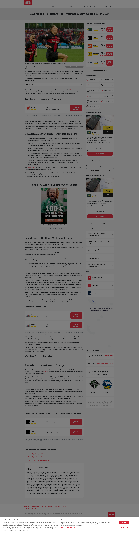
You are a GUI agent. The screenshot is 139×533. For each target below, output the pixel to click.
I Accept (124, 522)
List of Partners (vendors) (68, 527)
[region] (69, 525)
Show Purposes (124, 527)
